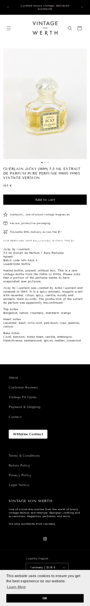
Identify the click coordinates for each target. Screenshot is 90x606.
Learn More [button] (16, 587)
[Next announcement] (82, 7)
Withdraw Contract (28, 434)
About (13, 378)
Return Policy (19, 465)
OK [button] (45, 598)
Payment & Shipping (24, 407)
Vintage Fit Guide (22, 397)
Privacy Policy (20, 475)
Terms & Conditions (24, 456)
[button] (9, 28)
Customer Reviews (23, 387)
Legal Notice (19, 485)
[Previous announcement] (8, 7)
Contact (15, 417)
